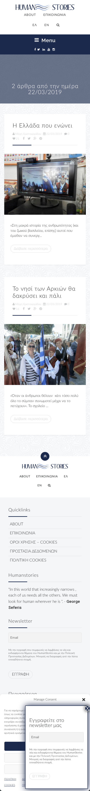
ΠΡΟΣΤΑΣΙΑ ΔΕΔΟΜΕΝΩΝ (33, 551)
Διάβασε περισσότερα (31, 248)
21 (17, 138)
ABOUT (30, 14)
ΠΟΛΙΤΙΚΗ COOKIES (28, 560)
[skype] (45, 184)
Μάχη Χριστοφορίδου (28, 133)
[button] (84, 700)
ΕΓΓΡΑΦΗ (20, 674)
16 (17, 309)
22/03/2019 (54, 133)
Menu (48, 40)
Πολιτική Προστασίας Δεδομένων (59, 756)
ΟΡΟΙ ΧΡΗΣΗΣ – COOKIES (33, 542)
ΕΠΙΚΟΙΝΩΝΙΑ (54, 14)
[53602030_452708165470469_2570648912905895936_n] (45, 354)
